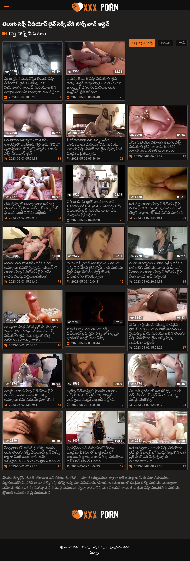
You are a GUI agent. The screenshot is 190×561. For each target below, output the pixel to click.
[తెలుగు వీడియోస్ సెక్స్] (95, 11)
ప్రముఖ (166, 43)
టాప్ (182, 43)
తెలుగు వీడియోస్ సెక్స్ (77, 547)
